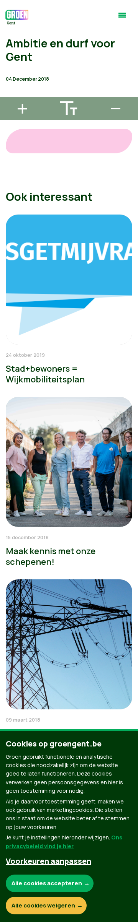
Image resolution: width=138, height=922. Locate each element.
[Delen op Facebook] (12, 50)
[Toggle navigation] (122, 18)
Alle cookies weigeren (43, 905)
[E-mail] (12, 93)
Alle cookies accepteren (47, 883)
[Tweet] (12, 71)
